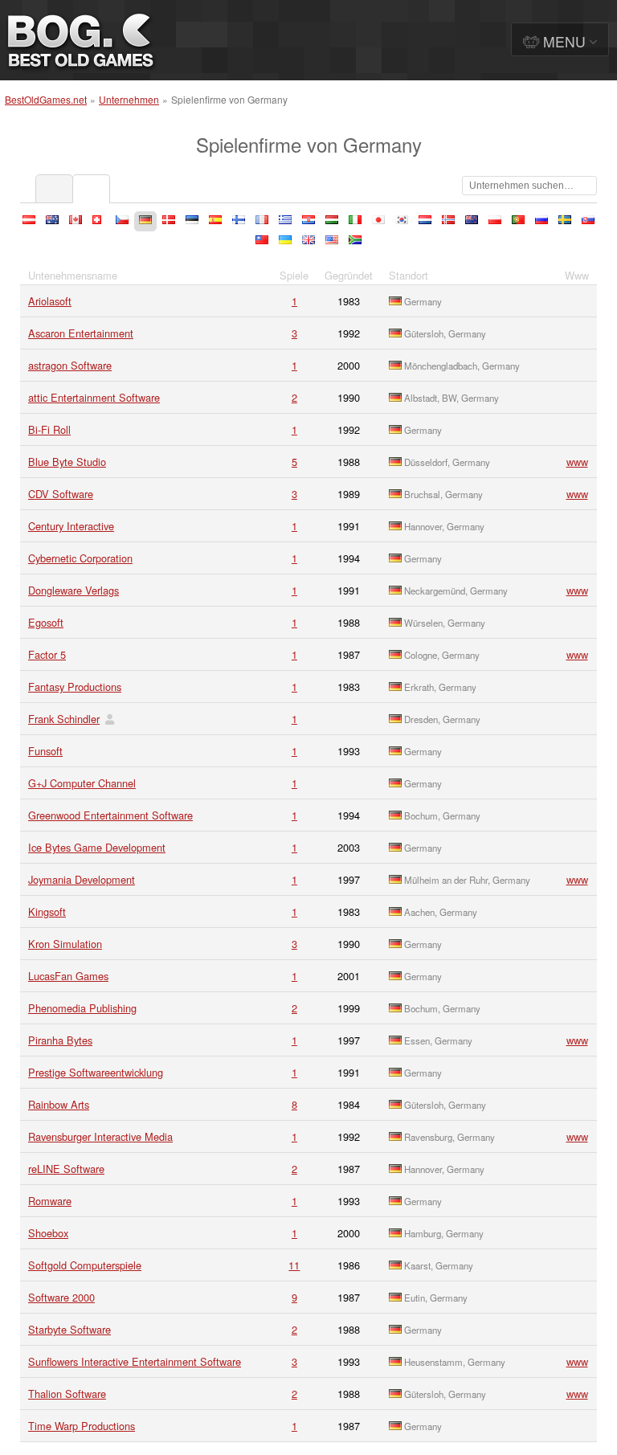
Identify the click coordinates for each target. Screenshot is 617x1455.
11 (294, 1265)
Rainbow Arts (58, 1104)
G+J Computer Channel (82, 783)
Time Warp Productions (81, 1425)
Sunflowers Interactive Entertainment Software (134, 1361)
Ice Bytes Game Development (96, 847)
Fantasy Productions (74, 686)
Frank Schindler (64, 718)
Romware (50, 1200)
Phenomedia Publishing (82, 1008)
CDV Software (60, 493)
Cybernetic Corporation (80, 558)
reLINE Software (66, 1168)
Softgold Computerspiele (84, 1265)
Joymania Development (81, 879)
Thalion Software (67, 1393)
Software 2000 (61, 1297)
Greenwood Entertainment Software (110, 815)
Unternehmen (129, 99)
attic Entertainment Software (94, 397)
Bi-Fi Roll (49, 429)
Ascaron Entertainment (80, 333)
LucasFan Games (68, 975)
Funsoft (45, 750)
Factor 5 (47, 654)
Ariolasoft (50, 301)
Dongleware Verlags (73, 590)
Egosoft (45, 622)
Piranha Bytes (60, 1040)
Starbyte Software (69, 1329)
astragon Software (70, 365)
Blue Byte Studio (67, 461)
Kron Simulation (65, 943)
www (577, 461)
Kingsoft (47, 911)
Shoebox (48, 1232)
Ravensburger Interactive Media (100, 1136)
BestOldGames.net (46, 99)
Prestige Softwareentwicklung (95, 1072)
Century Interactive (71, 525)
